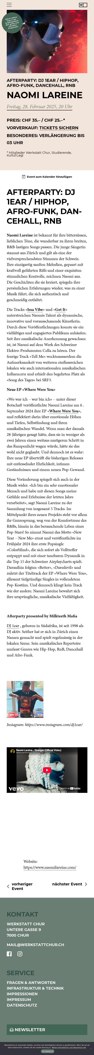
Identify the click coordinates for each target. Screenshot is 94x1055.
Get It (60, 309)
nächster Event (67, 884)
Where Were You (63, 411)
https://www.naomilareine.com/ (50, 867)
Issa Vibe (35, 309)
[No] (91, 1048)
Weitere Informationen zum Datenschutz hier (69, 1047)
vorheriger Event (22, 886)
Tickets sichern (58, 127)
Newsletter (30, 1029)
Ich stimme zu (47, 1051)
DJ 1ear (13, 626)
